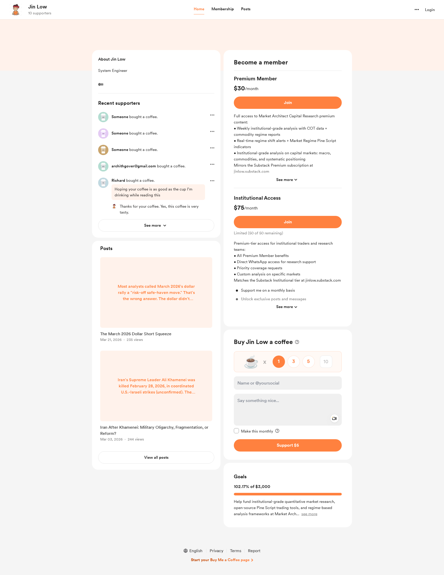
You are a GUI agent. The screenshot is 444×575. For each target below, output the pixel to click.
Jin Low (37, 7)
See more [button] (284, 179)
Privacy (216, 550)
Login (430, 9)
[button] (199, 9)
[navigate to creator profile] (15, 9)
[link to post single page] (156, 300)
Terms (235, 550)
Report (254, 550)
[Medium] (100, 84)
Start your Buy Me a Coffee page (220, 560)
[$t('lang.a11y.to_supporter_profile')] (114, 206)
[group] (288, 131)
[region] (288, 188)
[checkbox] (253, 430)
